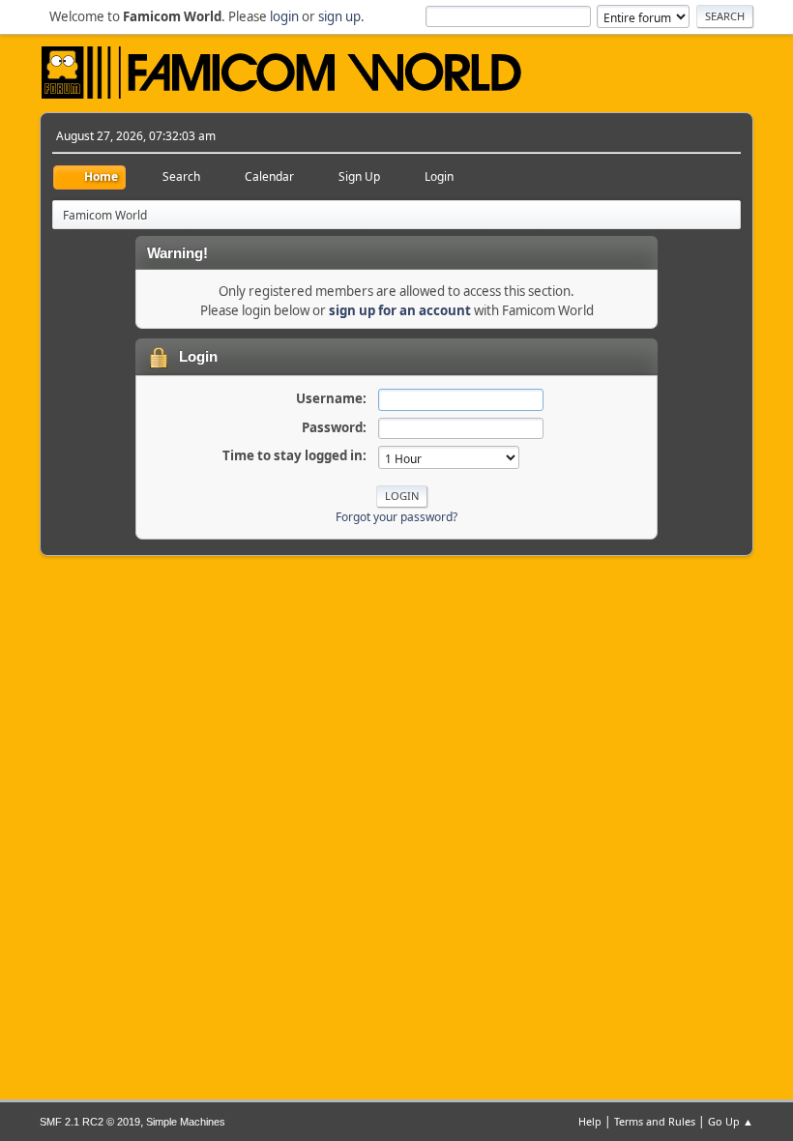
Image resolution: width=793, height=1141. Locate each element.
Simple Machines (185, 1121)
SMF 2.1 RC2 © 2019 (90, 1121)
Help (590, 1121)
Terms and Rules (654, 1121)
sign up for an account (400, 310)
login (284, 16)
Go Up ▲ (730, 1121)
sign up (339, 16)
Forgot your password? (396, 517)
